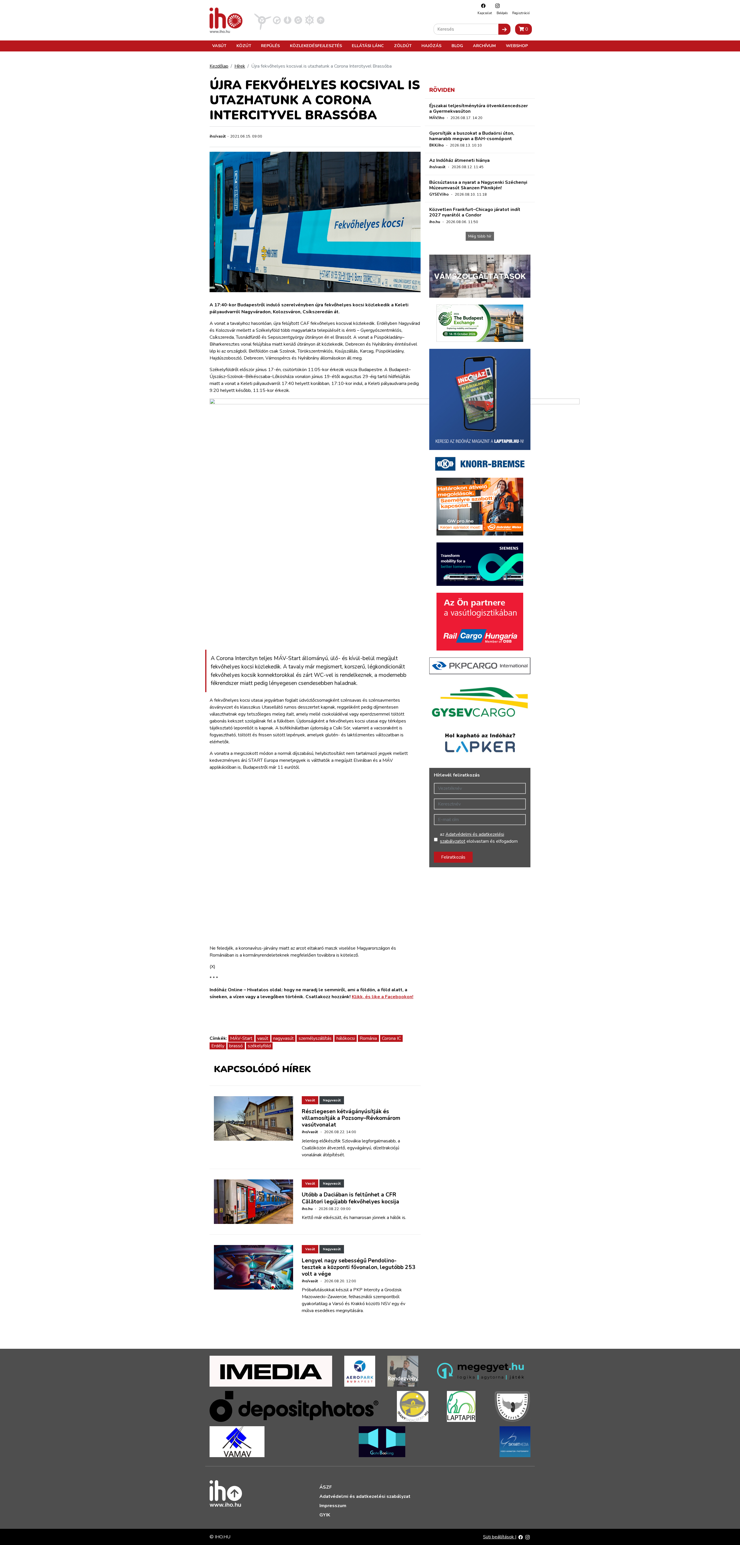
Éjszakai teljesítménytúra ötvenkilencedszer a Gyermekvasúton (478, 108)
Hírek (239, 66)
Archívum (484, 46)
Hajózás (431, 46)
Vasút (219, 46)
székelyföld (259, 1046)
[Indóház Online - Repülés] (262, 20)
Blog (457, 46)
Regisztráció (521, 13)
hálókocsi (345, 1038)
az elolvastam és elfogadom (479, 837)
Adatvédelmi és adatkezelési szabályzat (364, 1496)
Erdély (217, 1046)
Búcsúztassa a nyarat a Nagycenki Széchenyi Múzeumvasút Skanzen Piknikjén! (478, 185)
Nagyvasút (332, 1100)
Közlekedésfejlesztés (316, 46)
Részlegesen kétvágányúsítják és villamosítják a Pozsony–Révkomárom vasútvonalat (351, 1118)
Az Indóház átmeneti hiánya (459, 160)
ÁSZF (325, 1487)
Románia (368, 1038)
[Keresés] (504, 29)
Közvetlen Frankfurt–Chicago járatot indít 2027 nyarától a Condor (474, 212)
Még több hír (479, 236)
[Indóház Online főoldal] (321, 20)
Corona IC (391, 1038)
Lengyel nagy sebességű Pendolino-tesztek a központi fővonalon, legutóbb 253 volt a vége (358, 1267)
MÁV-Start (241, 1038)
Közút (243, 46)
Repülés (270, 46)
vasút (262, 1038)
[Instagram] (496, 5)
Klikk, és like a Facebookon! (382, 997)
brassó (236, 1046)
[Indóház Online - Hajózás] (309, 20)
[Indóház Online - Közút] (277, 20)
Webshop (517, 46)
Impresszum (332, 1506)
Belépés (502, 13)
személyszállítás (315, 1038)
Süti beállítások (499, 1537)
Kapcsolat (485, 13)
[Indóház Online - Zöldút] (298, 20)
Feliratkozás (453, 857)
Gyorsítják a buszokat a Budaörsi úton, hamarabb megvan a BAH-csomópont (471, 136)
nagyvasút (283, 1038)
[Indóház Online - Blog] (287, 20)
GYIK (324, 1515)
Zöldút (403, 46)
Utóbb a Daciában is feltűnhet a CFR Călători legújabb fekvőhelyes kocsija (350, 1198)
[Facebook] (482, 5)
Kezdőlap (219, 66)
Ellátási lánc (368, 46)
